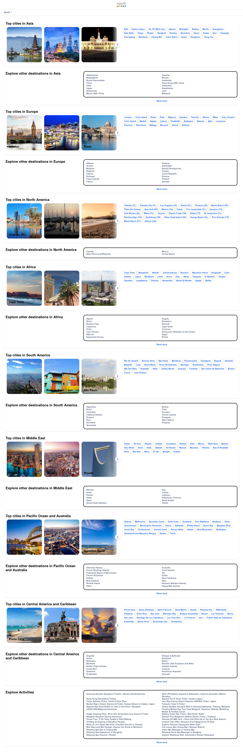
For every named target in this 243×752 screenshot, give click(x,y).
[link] (121, 4)
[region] (63, 45)
